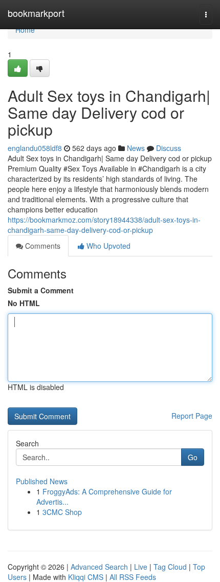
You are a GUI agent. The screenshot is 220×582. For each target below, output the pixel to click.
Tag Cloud (170, 567)
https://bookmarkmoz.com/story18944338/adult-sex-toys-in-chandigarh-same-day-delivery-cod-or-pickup (104, 224)
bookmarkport (36, 12)
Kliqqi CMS (85, 577)
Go (192, 457)
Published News (42, 481)
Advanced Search (99, 567)
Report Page (191, 416)
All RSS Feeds (132, 577)
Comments (41, 246)
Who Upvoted (107, 246)
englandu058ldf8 (35, 148)
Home (25, 30)
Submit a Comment (41, 290)
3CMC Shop (62, 512)
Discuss (168, 148)
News (136, 148)
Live (140, 567)
